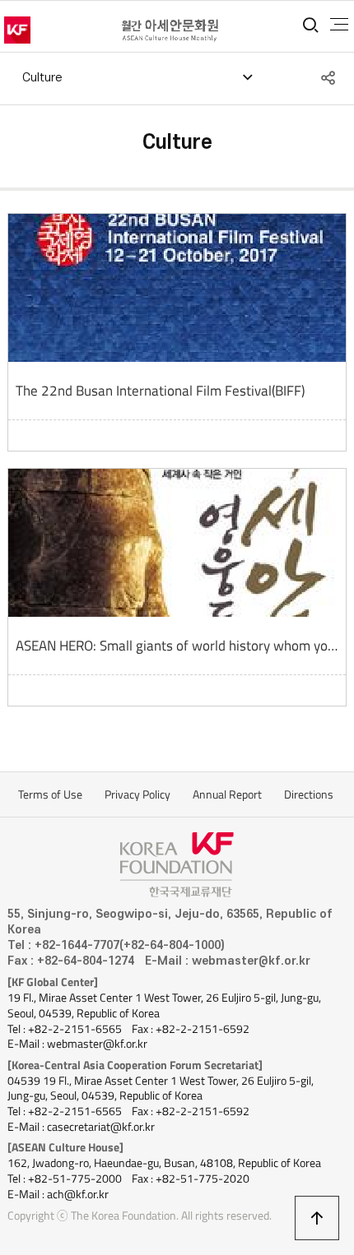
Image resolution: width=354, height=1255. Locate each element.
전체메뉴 (339, 25)
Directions (308, 794)
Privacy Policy (137, 794)
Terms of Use (50, 794)
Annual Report (227, 794)
